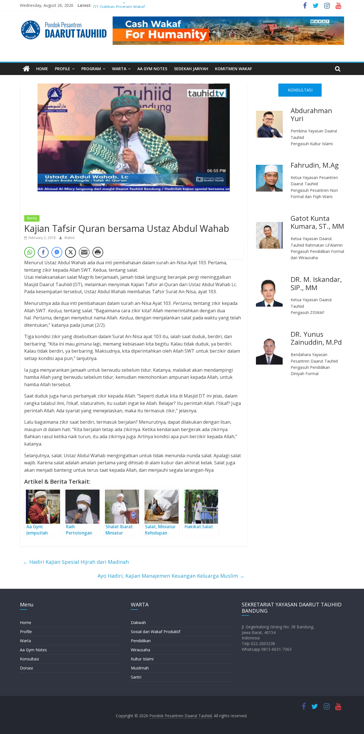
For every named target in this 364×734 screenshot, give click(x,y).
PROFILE (62, 68)
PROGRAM (91, 68)
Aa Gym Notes (33, 649)
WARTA (119, 68)
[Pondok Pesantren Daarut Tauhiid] (26, 69)
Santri (136, 677)
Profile (26, 631)
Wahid (69, 237)
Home (25, 622)
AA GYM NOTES (152, 68)
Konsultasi (29, 659)
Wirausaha (140, 649)
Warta (25, 640)
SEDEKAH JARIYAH (191, 68)
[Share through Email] (84, 252)
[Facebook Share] (43, 252)
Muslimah (140, 668)
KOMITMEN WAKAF (233, 68)
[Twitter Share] (70, 252)
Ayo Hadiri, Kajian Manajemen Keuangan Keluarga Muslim (171, 575)
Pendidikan (141, 640)
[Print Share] (97, 252)
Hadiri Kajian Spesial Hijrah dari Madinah (76, 561)
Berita (32, 218)
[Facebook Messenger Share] (56, 252)
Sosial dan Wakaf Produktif (155, 631)
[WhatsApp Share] (29, 252)
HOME (42, 68)
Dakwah (138, 622)
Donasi (26, 668)
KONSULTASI (300, 90)
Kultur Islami (142, 659)
